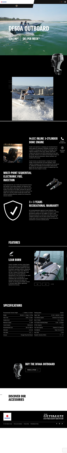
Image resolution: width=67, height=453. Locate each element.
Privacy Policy (26, 424)
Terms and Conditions (18, 424)
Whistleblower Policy (34, 424)
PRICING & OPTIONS (31, 370)
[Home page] (3, 1)
